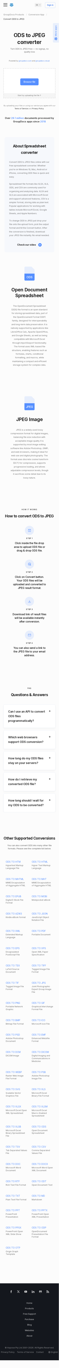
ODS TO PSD (13, 1034)
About (29, 1336)
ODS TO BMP (13, 1020)
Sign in (50, 5)
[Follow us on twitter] (18, 1292)
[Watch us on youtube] (25, 1292)
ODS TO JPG (39, 982)
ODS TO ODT (39, 1181)
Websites (29, 1330)
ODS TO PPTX (40, 1210)
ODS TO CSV (39, 1146)
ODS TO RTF (13, 1181)
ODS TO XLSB (13, 1126)
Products (29, 1308)
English (54, 1352)
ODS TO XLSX (13, 1106)
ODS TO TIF (12, 982)
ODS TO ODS (39, 1126)
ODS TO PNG (13, 1002)
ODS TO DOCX (40, 1164)
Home (29, 1303)
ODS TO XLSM (40, 1106)
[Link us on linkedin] (33, 1292)
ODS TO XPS (39, 948)
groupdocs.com (25, 61)
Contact (40, 1352)
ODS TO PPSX (13, 1227)
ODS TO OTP (13, 1247)
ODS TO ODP (39, 1227)
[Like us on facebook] (11, 1292)
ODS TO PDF (39, 931)
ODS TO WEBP (14, 1072)
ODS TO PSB (39, 1072)
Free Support (29, 1314)
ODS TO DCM (13, 1052)
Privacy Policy (38, 109)
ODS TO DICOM (40, 1052)
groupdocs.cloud (43, 61)
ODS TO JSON (40, 913)
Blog (29, 1325)
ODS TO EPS (13, 948)
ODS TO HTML (40, 861)
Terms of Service (21, 109)
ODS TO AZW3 (14, 913)
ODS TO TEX (13, 965)
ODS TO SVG (13, 1089)
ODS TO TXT (13, 1195)
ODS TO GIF (38, 1002)
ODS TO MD (38, 1195)
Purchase (29, 1319)
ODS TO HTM (13, 861)
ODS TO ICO (38, 1020)
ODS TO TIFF (39, 965)
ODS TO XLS (39, 1089)
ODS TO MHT (39, 879)
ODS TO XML (13, 931)
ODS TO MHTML (15, 879)
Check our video (26, 244)
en (37, 5)
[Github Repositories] (40, 1292)
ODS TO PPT (13, 1210)
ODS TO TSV (13, 1146)
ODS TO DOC (13, 1164)
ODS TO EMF (39, 1034)
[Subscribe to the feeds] (47, 1292)
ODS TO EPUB (13, 896)
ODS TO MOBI (39, 896)
